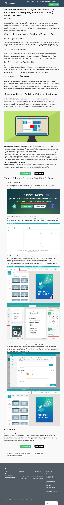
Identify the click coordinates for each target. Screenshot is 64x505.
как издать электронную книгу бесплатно (37, 27)
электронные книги (39, 453)
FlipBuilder (51, 94)
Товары (32, 1)
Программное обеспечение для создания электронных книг (19, 453)
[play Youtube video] (32, 126)
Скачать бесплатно (54, 4)
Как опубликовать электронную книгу (14, 455)
